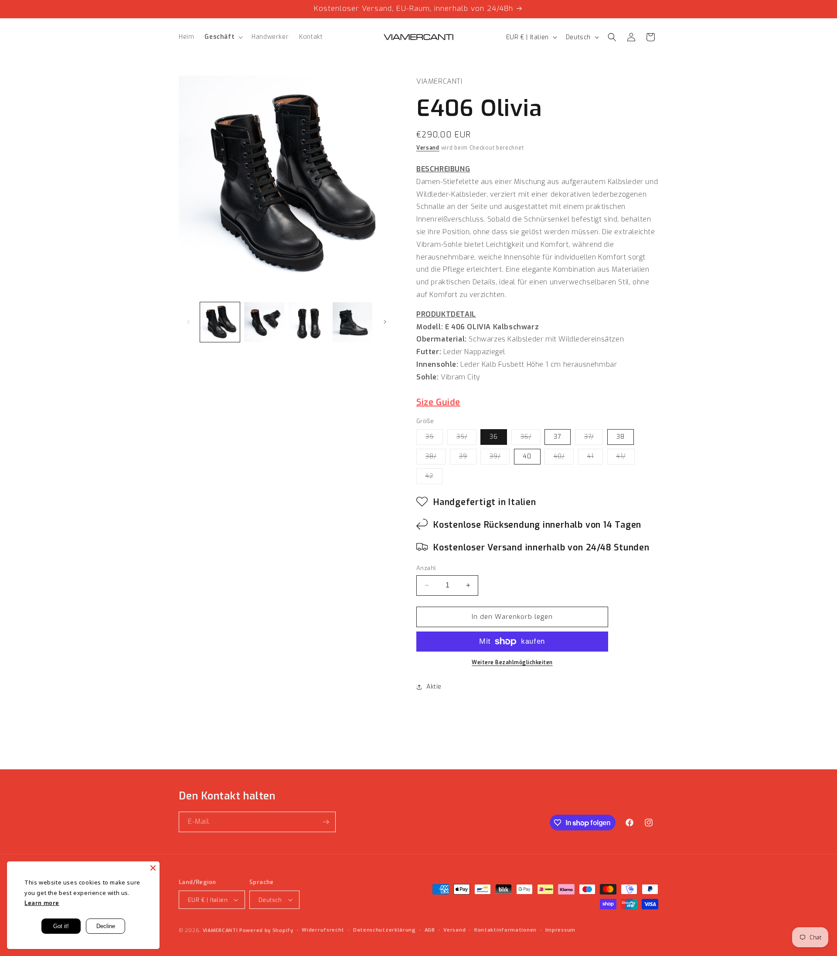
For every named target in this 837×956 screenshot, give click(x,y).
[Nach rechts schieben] (385, 321)
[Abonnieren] (325, 822)
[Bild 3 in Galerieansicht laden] (308, 322)
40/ (564, 458)
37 (557, 437)
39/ (500, 458)
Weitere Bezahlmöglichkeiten (512, 662)
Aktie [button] (434, 687)
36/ (531, 438)
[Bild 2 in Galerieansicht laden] (264, 322)
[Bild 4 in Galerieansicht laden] (352, 322)
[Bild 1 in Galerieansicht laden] (220, 322)
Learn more (41, 903)
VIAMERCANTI (221, 930)
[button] (222, 37)
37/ (593, 438)
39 (467, 458)
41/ (625, 458)
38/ (435, 458)
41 (595, 458)
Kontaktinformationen (505, 930)
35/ (466, 438)
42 (433, 477)
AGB (430, 930)
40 (527, 456)
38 (620, 437)
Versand (427, 147)
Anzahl (426, 568)
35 (434, 438)
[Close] (153, 868)
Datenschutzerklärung (384, 930)
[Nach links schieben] (188, 321)
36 (494, 437)
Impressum (560, 930)
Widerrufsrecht (323, 930)
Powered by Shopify (266, 930)
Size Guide (438, 402)
